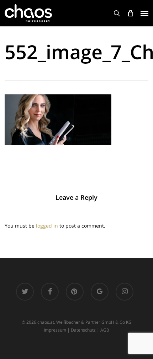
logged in (47, 225)
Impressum (55, 330)
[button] (144, 13)
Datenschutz (83, 330)
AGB (104, 330)
